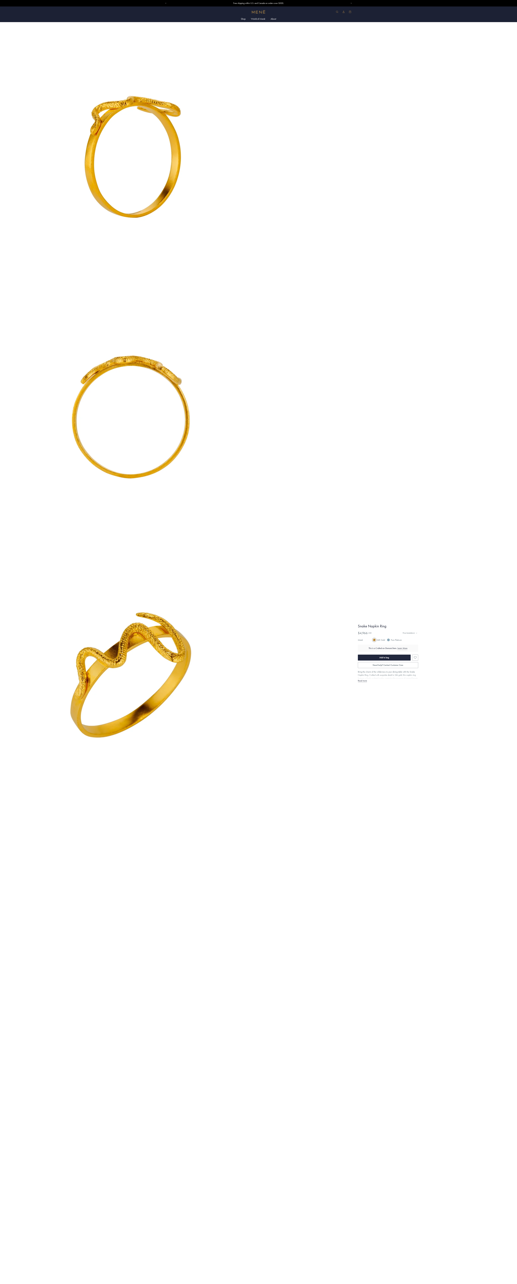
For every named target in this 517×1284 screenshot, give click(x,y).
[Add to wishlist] (415, 658)
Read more (362, 680)
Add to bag (384, 657)
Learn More (402, 648)
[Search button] (337, 12)
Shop (243, 18)
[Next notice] (351, 3)
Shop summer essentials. (258, 3)
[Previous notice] (166, 3)
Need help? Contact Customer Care (388, 665)
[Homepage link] (258, 11)
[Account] (343, 12)
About (273, 18)
